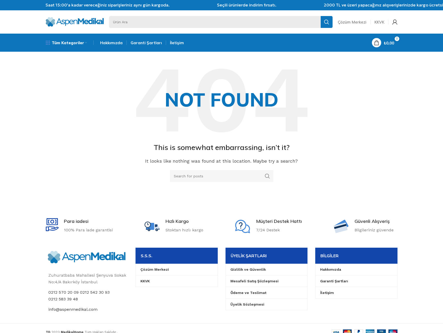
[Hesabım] (395, 22)
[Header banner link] (221, 5)
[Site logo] (75, 21)
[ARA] (327, 22)
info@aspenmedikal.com (72, 309)
